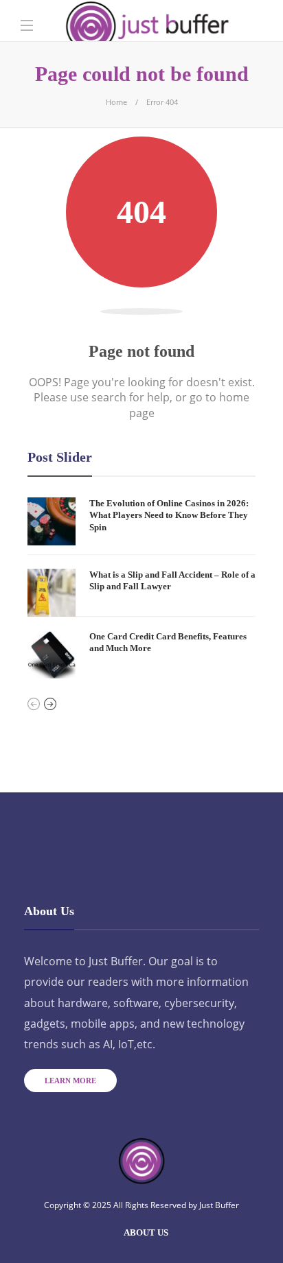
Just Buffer (219, 1205)
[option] (141, 587)
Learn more (70, 1080)
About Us (146, 1232)
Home (116, 102)
